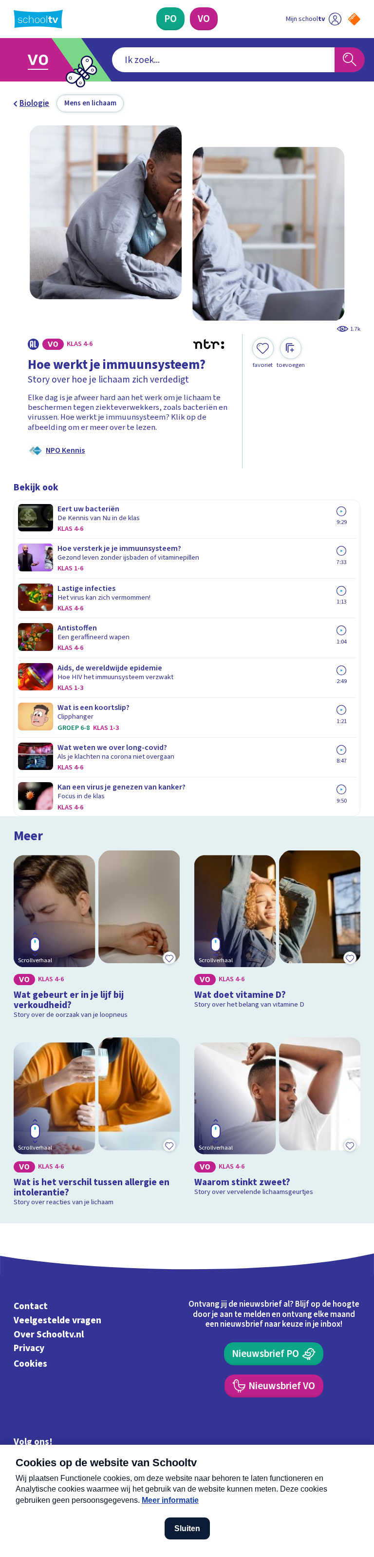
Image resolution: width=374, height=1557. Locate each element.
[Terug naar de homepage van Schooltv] (38, 19)
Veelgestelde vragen (57, 1320)
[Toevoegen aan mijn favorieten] (169, 958)
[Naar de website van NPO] (354, 19)
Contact (31, 1306)
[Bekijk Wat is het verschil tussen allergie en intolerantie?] (97, 1123)
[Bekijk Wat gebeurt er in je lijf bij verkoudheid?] (97, 936)
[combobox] (223, 60)
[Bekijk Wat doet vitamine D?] (277, 936)
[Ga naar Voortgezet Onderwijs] (45, 59)
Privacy (29, 1348)
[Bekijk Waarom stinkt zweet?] (277, 1123)
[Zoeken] (350, 60)
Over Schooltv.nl (49, 1334)
